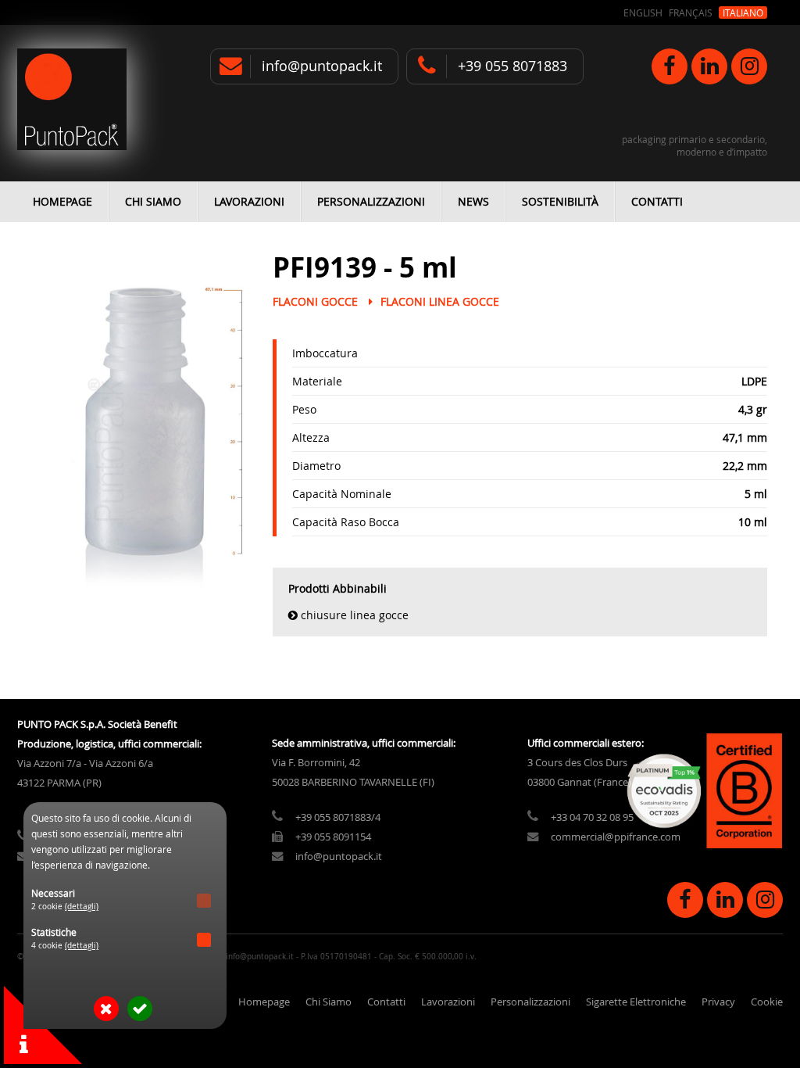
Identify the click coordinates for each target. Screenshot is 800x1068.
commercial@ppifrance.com (615, 837)
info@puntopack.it (322, 66)
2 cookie (64, 906)
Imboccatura (325, 353)
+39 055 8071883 (512, 66)
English (642, 12)
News (473, 201)
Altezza (311, 437)
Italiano (743, 12)
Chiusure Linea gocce (355, 614)
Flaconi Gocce (315, 301)
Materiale (317, 381)
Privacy (718, 1002)
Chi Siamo (153, 201)
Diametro (316, 465)
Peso (304, 409)
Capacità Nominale (341, 493)
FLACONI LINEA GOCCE (439, 301)
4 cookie (64, 946)
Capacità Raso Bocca (345, 521)
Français (690, 12)
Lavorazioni (249, 201)
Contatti (657, 201)
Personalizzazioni (371, 201)
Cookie (767, 1002)
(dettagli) (81, 906)
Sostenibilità (560, 201)
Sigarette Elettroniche (636, 1002)
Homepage (62, 201)
